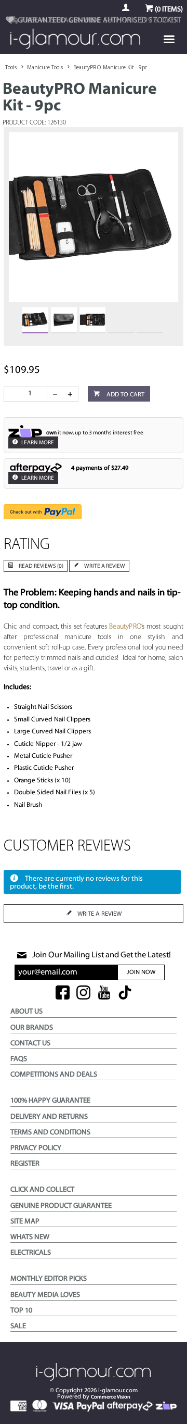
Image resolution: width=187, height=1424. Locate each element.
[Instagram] (83, 993)
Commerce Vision (110, 1397)
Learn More (37, 443)
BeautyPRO (125, 627)
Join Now (141, 972)
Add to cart (124, 395)
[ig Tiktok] (125, 993)
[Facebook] (62, 993)
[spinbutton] (27, 393)
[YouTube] (104, 993)
